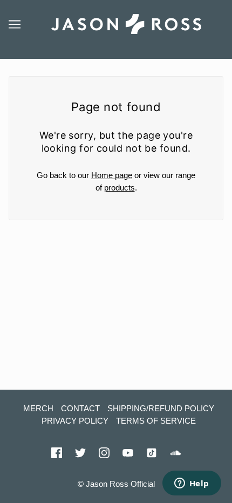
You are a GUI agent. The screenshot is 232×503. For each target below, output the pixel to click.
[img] (57, 452)
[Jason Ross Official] (126, 23)
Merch (38, 408)
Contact (80, 408)
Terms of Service (156, 420)
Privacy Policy (75, 420)
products (119, 187)
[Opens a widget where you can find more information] (191, 484)
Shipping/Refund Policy (160, 408)
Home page (111, 175)
